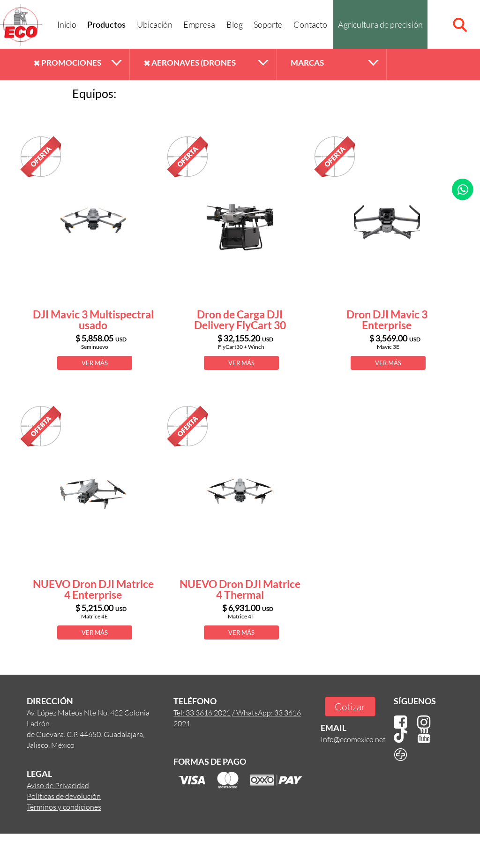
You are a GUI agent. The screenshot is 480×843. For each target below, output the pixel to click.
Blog (234, 24)
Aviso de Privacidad (58, 785)
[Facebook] (400, 722)
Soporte (268, 24)
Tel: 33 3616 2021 (202, 712)
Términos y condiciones (64, 806)
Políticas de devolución (64, 795)
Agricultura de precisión (380, 24)
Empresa (199, 24)
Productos (106, 25)
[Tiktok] (400, 735)
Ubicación (154, 24)
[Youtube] (424, 735)
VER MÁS (95, 363)
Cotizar (350, 706)
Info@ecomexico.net (353, 739)
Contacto (310, 24)
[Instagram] (423, 722)
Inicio (66, 24)
